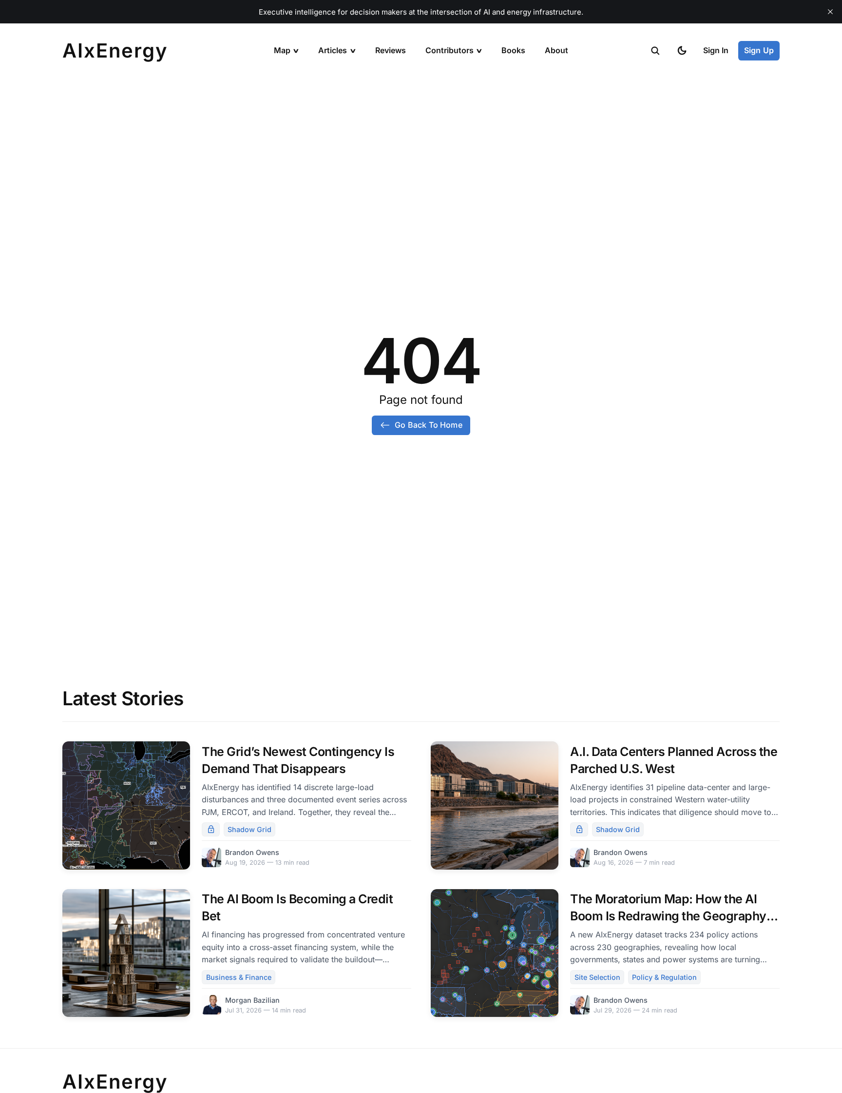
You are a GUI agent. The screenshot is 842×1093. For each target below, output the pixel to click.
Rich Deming (449, 94)
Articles (332, 50)
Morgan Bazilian (455, 113)
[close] (830, 12)
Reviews (390, 50)
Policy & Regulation (353, 170)
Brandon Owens (455, 75)
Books (513, 50)
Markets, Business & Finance (370, 151)
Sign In (715, 50)
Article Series (344, 75)
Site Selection (597, 977)
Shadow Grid (342, 113)
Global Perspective (353, 189)
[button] (655, 51)
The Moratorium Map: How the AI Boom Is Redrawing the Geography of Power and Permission (668, 916)
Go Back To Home (428, 425)
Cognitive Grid (345, 94)
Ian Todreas (448, 208)
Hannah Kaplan (453, 189)
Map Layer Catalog (308, 113)
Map (282, 50)
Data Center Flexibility (358, 132)
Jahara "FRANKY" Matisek (472, 132)
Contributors (449, 50)
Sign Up (759, 50)
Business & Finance (238, 977)
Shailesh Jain (450, 170)
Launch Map (297, 75)
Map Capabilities (304, 94)
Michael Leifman (456, 151)
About (556, 50)
